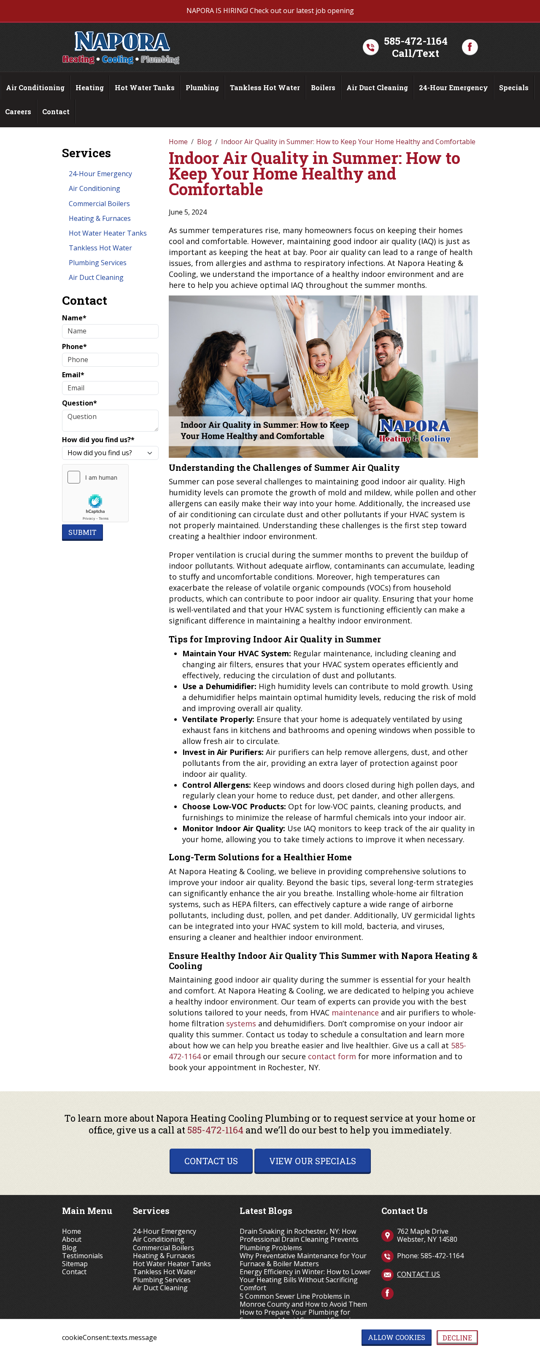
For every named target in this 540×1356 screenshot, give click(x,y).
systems (241, 1023)
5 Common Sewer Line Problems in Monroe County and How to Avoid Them (303, 1300)
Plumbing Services (98, 262)
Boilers (323, 87)
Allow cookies (396, 1337)
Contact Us (211, 1160)
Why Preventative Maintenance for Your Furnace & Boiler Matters (303, 1260)
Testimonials (82, 1256)
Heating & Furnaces (100, 218)
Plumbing (202, 87)
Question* (79, 403)
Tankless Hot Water (265, 87)
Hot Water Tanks (145, 87)
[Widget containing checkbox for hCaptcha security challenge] (95, 493)
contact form (332, 1056)
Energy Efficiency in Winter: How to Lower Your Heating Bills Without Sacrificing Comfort (305, 1280)
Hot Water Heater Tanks (108, 233)
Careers (18, 111)
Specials (514, 87)
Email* (73, 375)
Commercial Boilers (99, 203)
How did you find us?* (98, 440)
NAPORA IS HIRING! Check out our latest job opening (270, 10)
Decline (457, 1337)
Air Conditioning (35, 87)
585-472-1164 (215, 1130)
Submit (82, 532)
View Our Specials (312, 1160)
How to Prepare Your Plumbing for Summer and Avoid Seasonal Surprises (300, 1316)
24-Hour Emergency (453, 87)
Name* (74, 318)
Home (71, 1231)
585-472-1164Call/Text (416, 47)
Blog (69, 1248)
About (71, 1239)
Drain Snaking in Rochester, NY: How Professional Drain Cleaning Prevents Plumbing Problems (299, 1239)
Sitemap (75, 1264)
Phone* (74, 347)
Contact (56, 111)
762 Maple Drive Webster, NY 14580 (427, 1235)
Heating (90, 87)
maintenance (355, 1012)
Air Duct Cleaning (377, 87)
